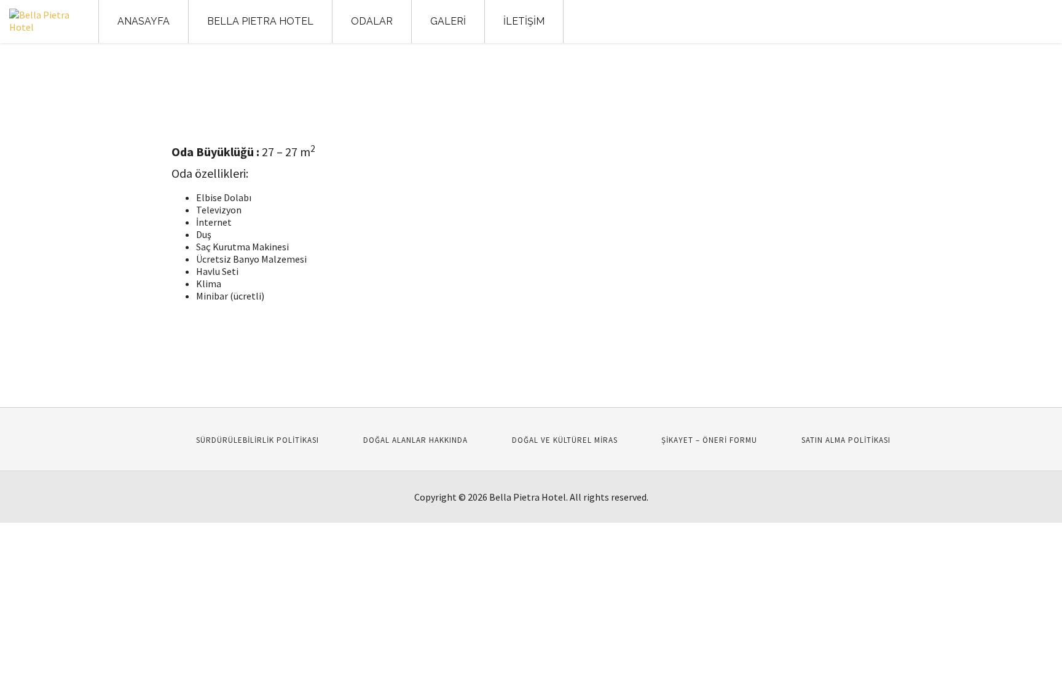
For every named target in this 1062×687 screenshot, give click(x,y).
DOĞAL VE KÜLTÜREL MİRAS (565, 440)
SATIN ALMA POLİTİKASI (846, 440)
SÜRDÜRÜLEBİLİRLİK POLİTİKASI (257, 440)
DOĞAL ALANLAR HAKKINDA (415, 440)
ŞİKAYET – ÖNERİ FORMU (709, 440)
